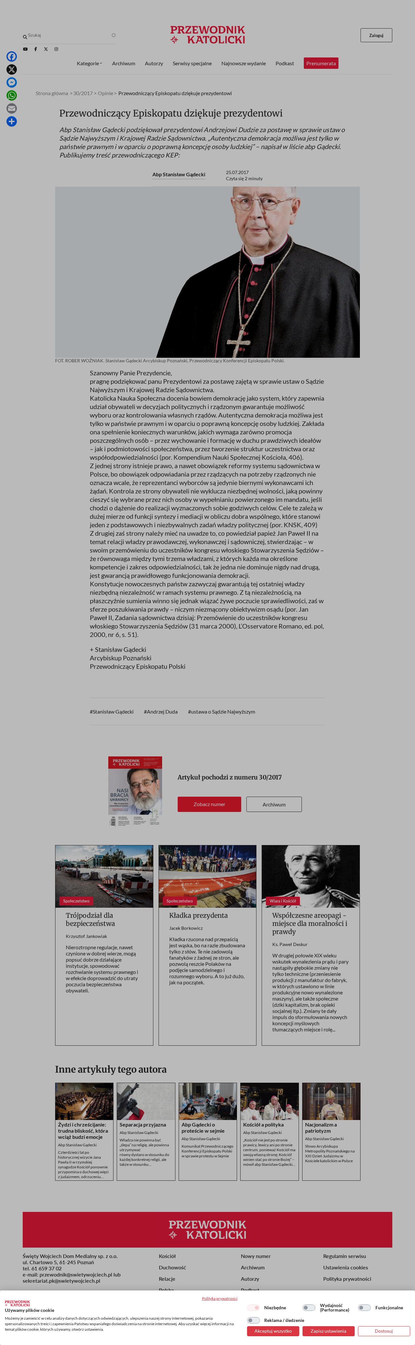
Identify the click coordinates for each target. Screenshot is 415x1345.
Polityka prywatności (219, 1298)
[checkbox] (253, 1307)
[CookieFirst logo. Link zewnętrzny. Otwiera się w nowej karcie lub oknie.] (17, 1303)
